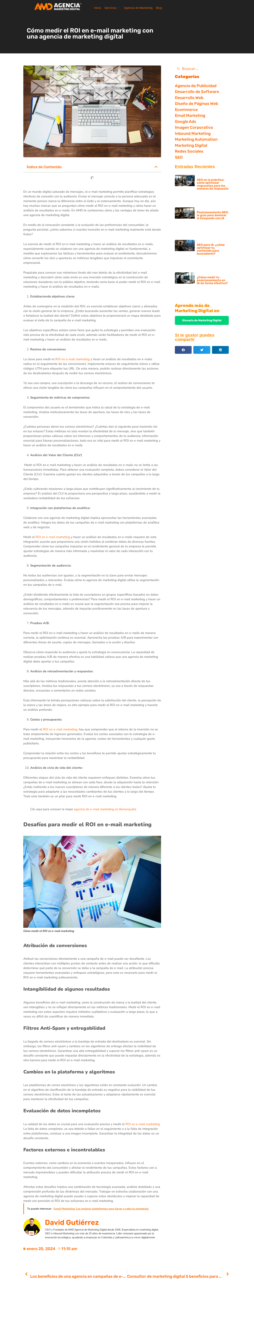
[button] (112, 8)
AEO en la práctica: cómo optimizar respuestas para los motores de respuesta (212, 184)
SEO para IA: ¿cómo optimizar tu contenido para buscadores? (211, 249)
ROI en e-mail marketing (72, 359)
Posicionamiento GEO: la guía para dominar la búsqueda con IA (213, 215)
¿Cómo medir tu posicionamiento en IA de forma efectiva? (212, 280)
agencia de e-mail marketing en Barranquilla (105, 809)
